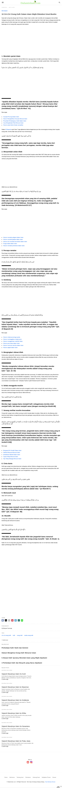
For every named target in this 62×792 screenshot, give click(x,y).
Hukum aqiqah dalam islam (10, 347)
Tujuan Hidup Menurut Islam (10, 456)
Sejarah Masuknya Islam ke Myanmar (15, 687)
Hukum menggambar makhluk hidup (12, 341)
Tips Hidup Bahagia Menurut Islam (12, 458)
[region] (31, 41)
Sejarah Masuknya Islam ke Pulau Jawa (16, 741)
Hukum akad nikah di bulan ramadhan (13, 125)
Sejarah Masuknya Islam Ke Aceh (14, 674)
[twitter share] (6, 620)
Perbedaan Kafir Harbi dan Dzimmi (15, 648)
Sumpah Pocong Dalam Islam (11, 116)
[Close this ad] (61, 786)
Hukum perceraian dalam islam (11, 343)
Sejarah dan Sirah (7, 670)
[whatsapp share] (19, 620)
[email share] (9, 620)
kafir (14, 635)
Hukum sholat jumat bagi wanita (11, 337)
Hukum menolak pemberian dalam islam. (14, 245)
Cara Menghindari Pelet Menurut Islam (13, 123)
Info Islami (12, 7)
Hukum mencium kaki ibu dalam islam (13, 345)
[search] (59, 2)
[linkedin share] (16, 620)
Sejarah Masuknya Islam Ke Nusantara (16, 726)
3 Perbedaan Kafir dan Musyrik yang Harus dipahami (22, 663)
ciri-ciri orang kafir (6, 635)
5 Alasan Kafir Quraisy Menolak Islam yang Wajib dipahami (24, 658)
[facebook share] (3, 620)
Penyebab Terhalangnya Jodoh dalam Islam (14, 121)
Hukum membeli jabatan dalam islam (13, 239)
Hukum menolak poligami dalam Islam (13, 237)
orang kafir (20, 635)
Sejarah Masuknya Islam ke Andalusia (15, 700)
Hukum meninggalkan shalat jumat (12, 339)
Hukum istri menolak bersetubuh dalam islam (15, 241)
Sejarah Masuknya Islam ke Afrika (14, 713)
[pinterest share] (12, 620)
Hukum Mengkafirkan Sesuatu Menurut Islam (15, 118)
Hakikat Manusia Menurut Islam (11, 452)
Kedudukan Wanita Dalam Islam (11, 454)
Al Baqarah (8, 129)
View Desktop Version (50, 781)
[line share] (22, 620)
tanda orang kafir (28, 635)
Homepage (4, 7)
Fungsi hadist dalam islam (10, 243)
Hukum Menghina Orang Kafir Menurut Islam (19, 653)
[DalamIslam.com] (31, 2)
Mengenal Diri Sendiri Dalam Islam (12, 450)
